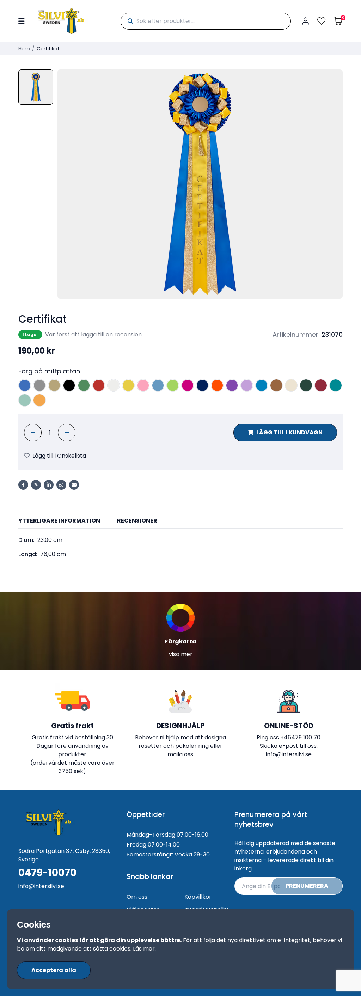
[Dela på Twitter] (36, 485)
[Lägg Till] (66, 432)
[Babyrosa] (143, 385)
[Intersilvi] (61, 21)
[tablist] (180, 521)
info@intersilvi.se (289, 754)
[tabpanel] (180, 547)
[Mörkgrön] (306, 385)
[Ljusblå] (158, 385)
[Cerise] (187, 385)
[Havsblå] (24, 400)
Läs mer (144, 949)
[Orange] (217, 385)
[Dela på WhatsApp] (61, 485)
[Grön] (84, 385)
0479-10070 (47, 873)
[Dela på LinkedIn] (49, 485)
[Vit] (113, 385)
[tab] (59, 521)
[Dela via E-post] (74, 485)
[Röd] (98, 385)
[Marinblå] (202, 385)
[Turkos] (261, 385)
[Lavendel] (246, 385)
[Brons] (276, 385)
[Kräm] (291, 385)
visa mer (180, 654)
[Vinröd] (320, 385)
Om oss (137, 897)
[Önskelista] (321, 21)
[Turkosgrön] (335, 385)
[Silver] (39, 385)
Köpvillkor (198, 897)
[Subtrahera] (33, 432)
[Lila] (232, 385)
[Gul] (128, 385)
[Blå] (24, 385)
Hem (24, 48)
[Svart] (69, 385)
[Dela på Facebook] (23, 485)
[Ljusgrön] (172, 385)
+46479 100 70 (300, 737)
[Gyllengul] (39, 400)
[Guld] (54, 385)
